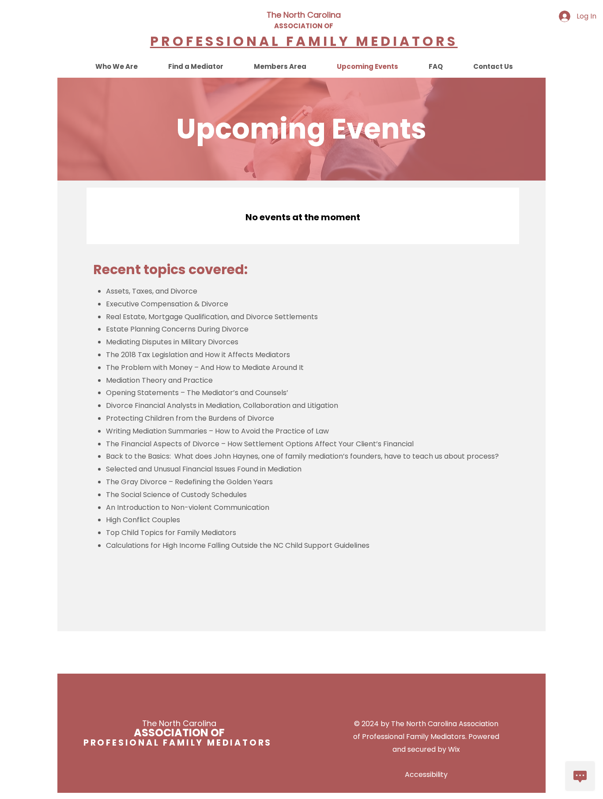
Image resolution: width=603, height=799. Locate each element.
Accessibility (426, 774)
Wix (454, 749)
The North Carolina (304, 14)
